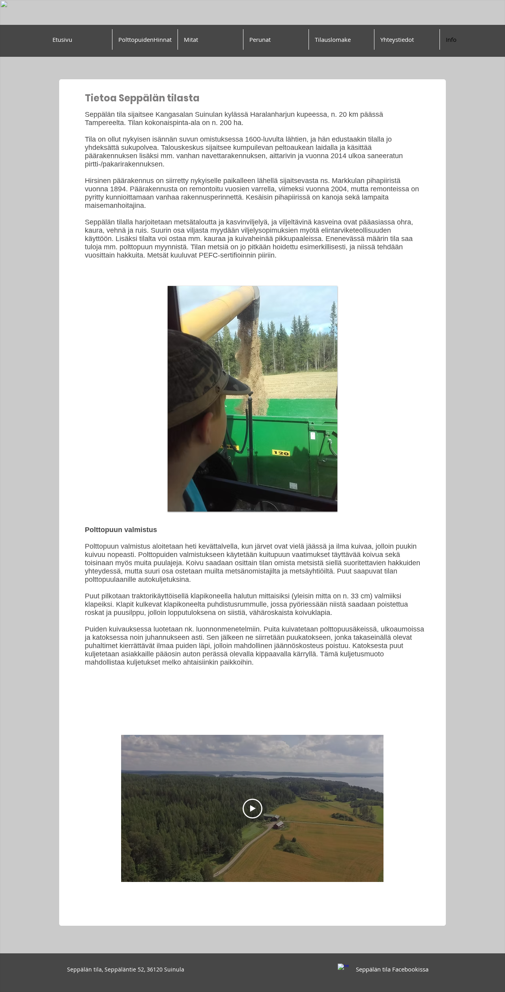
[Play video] (252, 808)
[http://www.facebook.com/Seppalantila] (343, 969)
